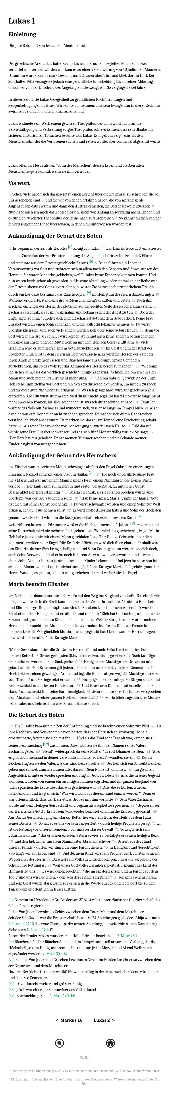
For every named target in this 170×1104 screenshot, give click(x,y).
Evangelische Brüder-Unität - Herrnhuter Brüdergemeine (73, 1079)
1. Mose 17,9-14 (62, 995)
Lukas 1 (21, 21)
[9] (89, 293)
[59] (46, 744)
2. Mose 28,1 (127, 936)
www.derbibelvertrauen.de (141, 1071)
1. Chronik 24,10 (21, 924)
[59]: (12, 996)
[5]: (11, 900)
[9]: (11, 942)
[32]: (12, 984)
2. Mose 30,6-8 (54, 954)
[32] (140, 516)
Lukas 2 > (104, 1020)
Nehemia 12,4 (38, 930)
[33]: (12, 990)
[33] (133, 523)
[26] (92, 473)
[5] (70, 247)
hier (84, 1083)
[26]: (12, 960)
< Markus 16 (69, 1020)
